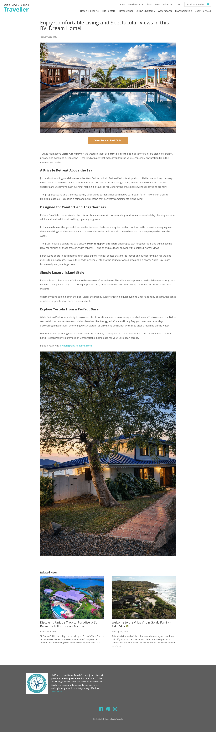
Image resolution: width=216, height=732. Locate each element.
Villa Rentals (108, 11)
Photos (149, 4)
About (122, 4)
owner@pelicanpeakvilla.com (76, 345)
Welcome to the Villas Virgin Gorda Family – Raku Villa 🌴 (141, 624)
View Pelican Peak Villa (108, 140)
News (157, 4)
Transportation (183, 11)
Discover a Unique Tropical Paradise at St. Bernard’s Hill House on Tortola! (69, 624)
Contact (178, 4)
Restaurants (126, 11)
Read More (56, 691)
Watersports (165, 11)
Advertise (167, 4)
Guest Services (203, 11)
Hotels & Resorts (89, 11)
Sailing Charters (144, 11)
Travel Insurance (135, 4)
